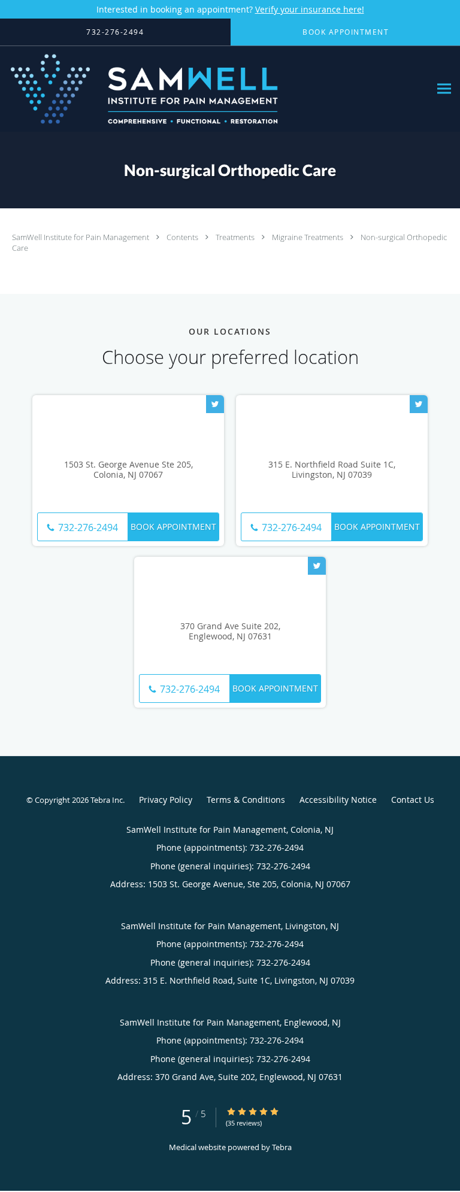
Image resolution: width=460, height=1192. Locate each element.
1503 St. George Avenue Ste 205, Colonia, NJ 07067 (128, 470)
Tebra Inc (106, 799)
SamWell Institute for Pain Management (81, 237)
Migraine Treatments (308, 237)
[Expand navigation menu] (444, 89)
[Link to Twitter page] (215, 404)
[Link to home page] (197, 89)
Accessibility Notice (338, 799)
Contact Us (412, 799)
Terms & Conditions (246, 799)
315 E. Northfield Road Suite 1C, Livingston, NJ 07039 (331, 470)
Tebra (282, 1147)
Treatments (236, 237)
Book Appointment (173, 526)
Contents (183, 237)
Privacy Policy (165, 799)
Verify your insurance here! (309, 9)
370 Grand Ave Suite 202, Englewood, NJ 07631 (230, 631)
